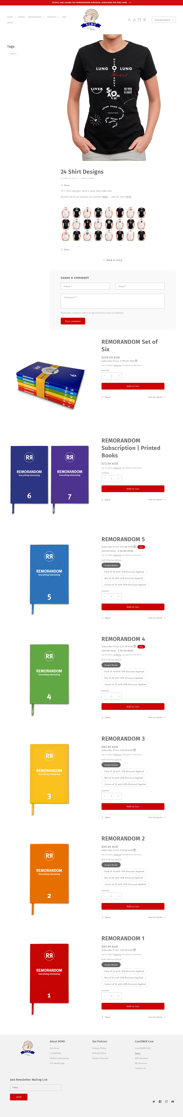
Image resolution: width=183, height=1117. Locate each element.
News (137, 1053)
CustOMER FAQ (142, 1048)
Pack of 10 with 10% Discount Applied (124, 571)
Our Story (54, 1048)
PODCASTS (51, 17)
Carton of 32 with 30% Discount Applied (125, 584)
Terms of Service (100, 1058)
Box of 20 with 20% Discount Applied (124, 578)
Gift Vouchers (141, 1058)
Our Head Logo (57, 1063)
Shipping (117, 365)
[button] (11, 17)
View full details (155, 397)
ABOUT (10, 22)
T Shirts (12, 54)
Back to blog (114, 259)
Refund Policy (99, 1053)
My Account (141, 1063)
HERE (105, 196)
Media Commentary (59, 1058)
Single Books (111, 565)
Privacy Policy (99, 1048)
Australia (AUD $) (162, 20)
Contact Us (140, 1068)
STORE (10, 17)
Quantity (105, 370)
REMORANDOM (35, 17)
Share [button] (67, 185)
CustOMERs (55, 1053)
